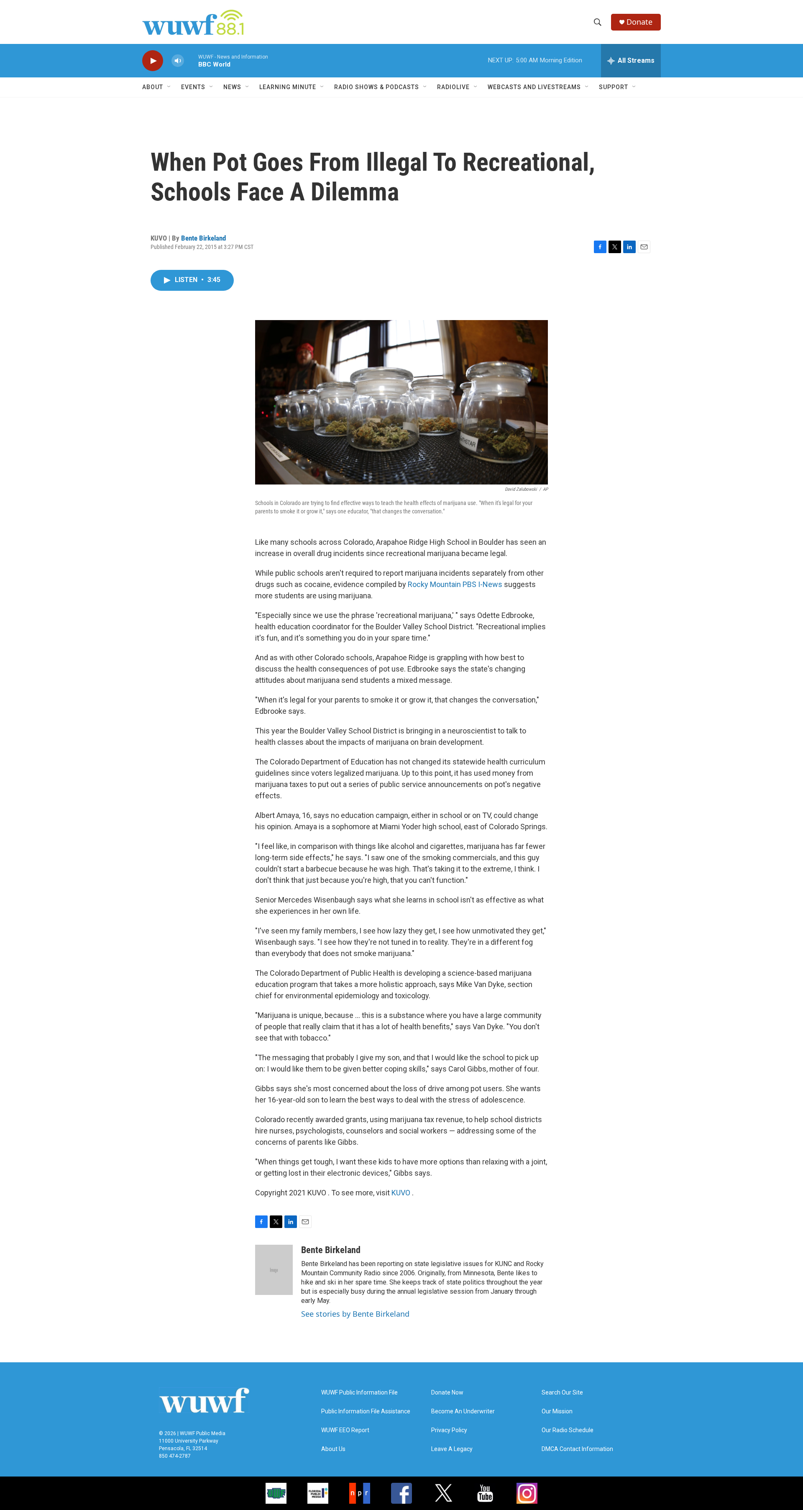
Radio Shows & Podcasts (376, 87)
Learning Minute (287, 87)
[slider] (191, 60)
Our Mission (557, 1411)
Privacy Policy (449, 1430)
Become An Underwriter (463, 1411)
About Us (333, 1449)
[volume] (178, 60)
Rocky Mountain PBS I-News (455, 584)
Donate (639, 22)
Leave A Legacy (452, 1449)
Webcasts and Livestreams (534, 87)
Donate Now (447, 1393)
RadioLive (453, 87)
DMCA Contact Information (577, 1449)
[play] (152, 61)
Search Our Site (562, 1393)
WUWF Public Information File (359, 1393)
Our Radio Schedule (567, 1430)
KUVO (401, 1192)
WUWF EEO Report (345, 1430)
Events (193, 87)
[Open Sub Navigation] (169, 87)
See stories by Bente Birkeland (355, 1314)
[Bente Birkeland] (274, 1270)
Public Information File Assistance (365, 1411)
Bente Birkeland (203, 238)
